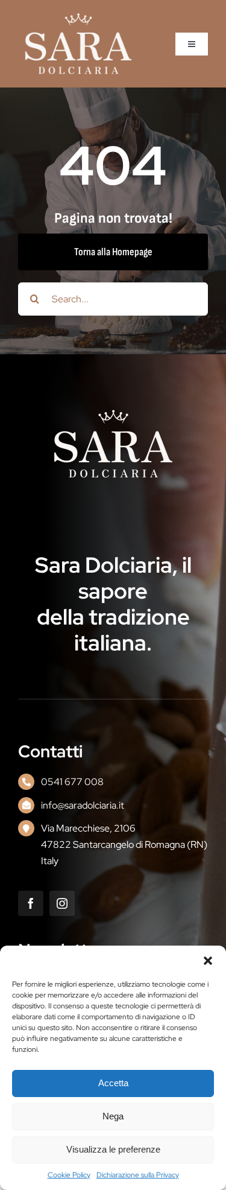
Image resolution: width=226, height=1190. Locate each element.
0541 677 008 (72, 781)
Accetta (113, 1083)
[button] (208, 961)
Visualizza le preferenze (113, 1149)
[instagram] (62, 903)
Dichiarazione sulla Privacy (137, 1175)
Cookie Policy (69, 1175)
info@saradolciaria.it (82, 805)
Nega (113, 1116)
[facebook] (30, 903)
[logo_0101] (78, 17)
